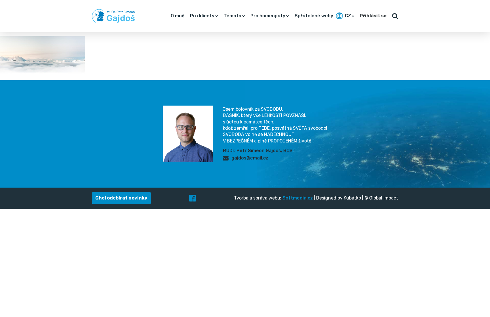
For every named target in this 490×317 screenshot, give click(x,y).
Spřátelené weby (314, 15)
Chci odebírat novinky (121, 198)
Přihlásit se (373, 15)
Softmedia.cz (297, 198)
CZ (348, 15)
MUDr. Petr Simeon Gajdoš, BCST (259, 150)
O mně (177, 15)
